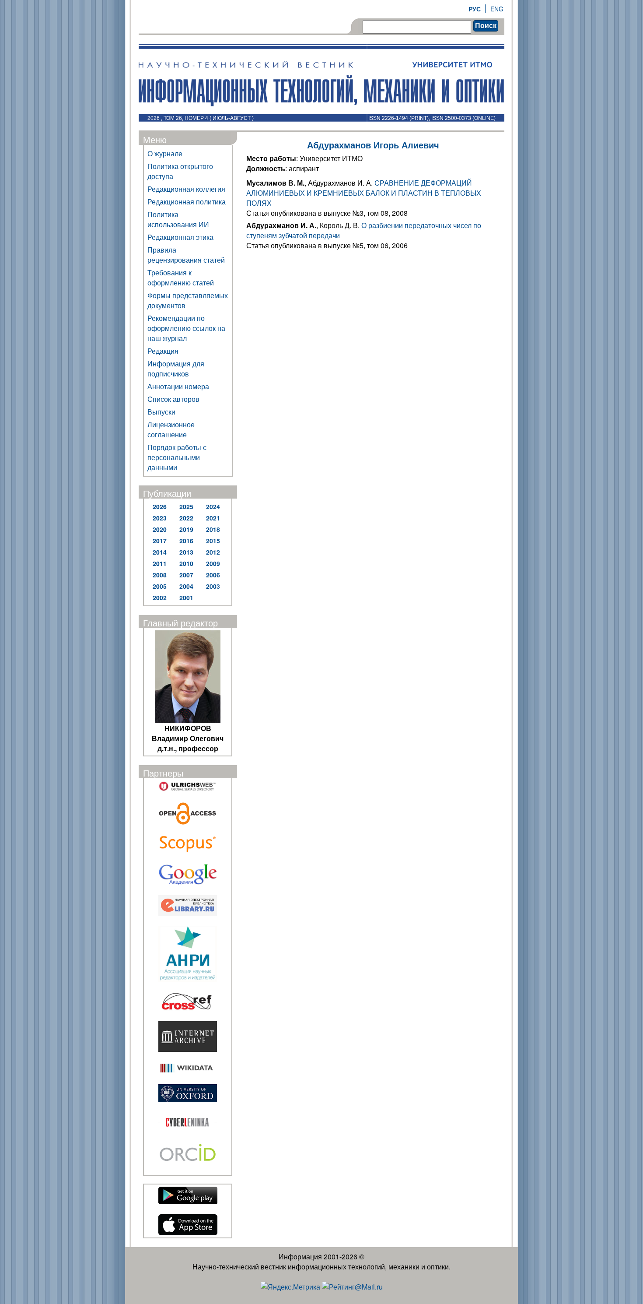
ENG (496, 8)
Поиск (485, 25)
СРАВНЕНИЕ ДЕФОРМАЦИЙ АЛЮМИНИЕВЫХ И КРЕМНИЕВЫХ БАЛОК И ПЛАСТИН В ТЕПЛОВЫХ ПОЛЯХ (363, 193)
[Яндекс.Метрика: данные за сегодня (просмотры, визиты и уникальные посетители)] (290, 1287)
